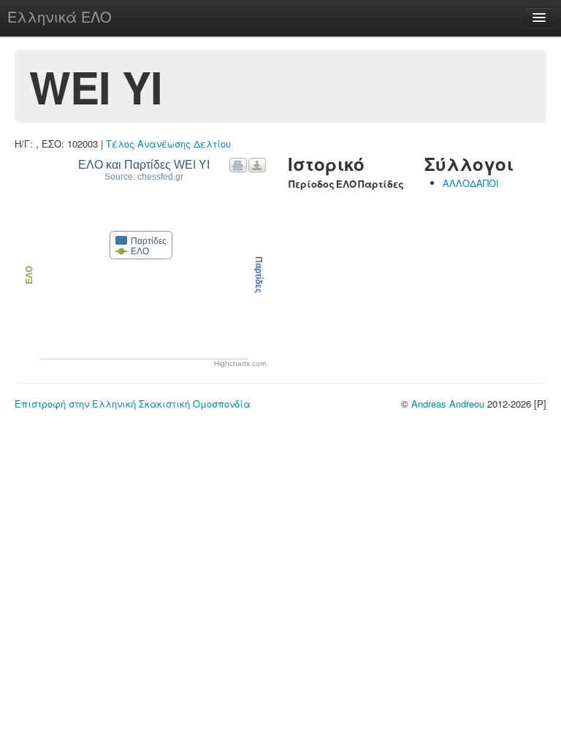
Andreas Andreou (447, 404)
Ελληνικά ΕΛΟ (59, 16)
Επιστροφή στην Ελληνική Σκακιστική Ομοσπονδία (133, 404)
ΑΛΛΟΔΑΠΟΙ (471, 183)
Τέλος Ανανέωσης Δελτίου (168, 143)
